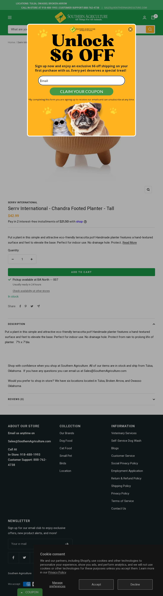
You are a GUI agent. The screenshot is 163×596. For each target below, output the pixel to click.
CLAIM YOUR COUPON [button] (81, 91)
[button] (130, 29)
